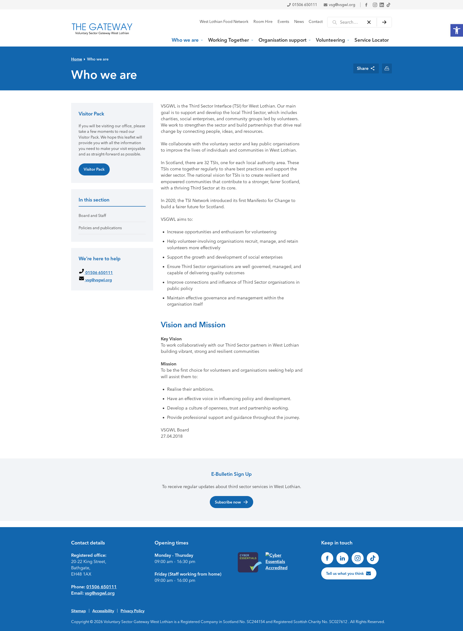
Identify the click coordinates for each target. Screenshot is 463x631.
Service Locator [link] (371, 40)
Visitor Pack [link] (94, 169)
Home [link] (76, 59)
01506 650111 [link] (304, 4)
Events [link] (283, 21)
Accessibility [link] (103, 611)
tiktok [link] (388, 5)
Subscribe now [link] (228, 502)
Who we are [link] (185, 40)
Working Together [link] (228, 40)
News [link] (299, 21)
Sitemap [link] (78, 611)
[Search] (384, 22)
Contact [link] (316, 21)
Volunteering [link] (330, 40)
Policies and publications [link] (100, 228)
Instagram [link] (375, 5)
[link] (456, 30)
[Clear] (369, 22)
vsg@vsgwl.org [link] (342, 4)
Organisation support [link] (282, 40)
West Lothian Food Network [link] (224, 21)
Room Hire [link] (262, 21)
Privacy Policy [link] (132, 611)
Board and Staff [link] (92, 215)
